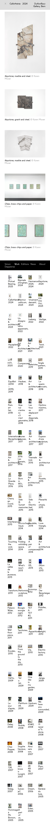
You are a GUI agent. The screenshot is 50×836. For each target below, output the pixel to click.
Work (16, 264)
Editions (25, 264)
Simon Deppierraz (10, 265)
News (33, 264)
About (42, 264)
